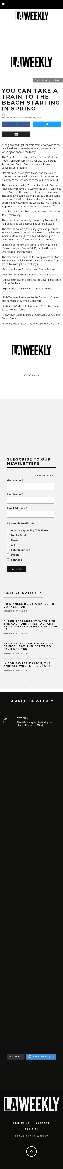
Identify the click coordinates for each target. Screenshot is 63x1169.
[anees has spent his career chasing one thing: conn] (31, 775)
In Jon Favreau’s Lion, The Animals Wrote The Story (27, 664)
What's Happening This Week (29, 530)
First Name (15, 480)
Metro (44, 148)
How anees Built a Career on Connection (30, 605)
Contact (43, 1123)
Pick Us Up (21, 1123)
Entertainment (20, 550)
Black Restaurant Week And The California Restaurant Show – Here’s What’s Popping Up (31, 625)
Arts (13, 545)
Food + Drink (19, 535)
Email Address (17, 508)
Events (15, 554)
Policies (31, 1129)
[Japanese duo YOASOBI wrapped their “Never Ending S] (31, 858)
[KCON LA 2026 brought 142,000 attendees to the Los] (31, 927)
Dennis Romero (10, 118)
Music (14, 540)
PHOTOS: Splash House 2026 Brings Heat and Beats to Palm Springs (29, 646)
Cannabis (17, 559)
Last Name (15, 494)
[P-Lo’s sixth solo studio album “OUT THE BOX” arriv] (31, 1005)
